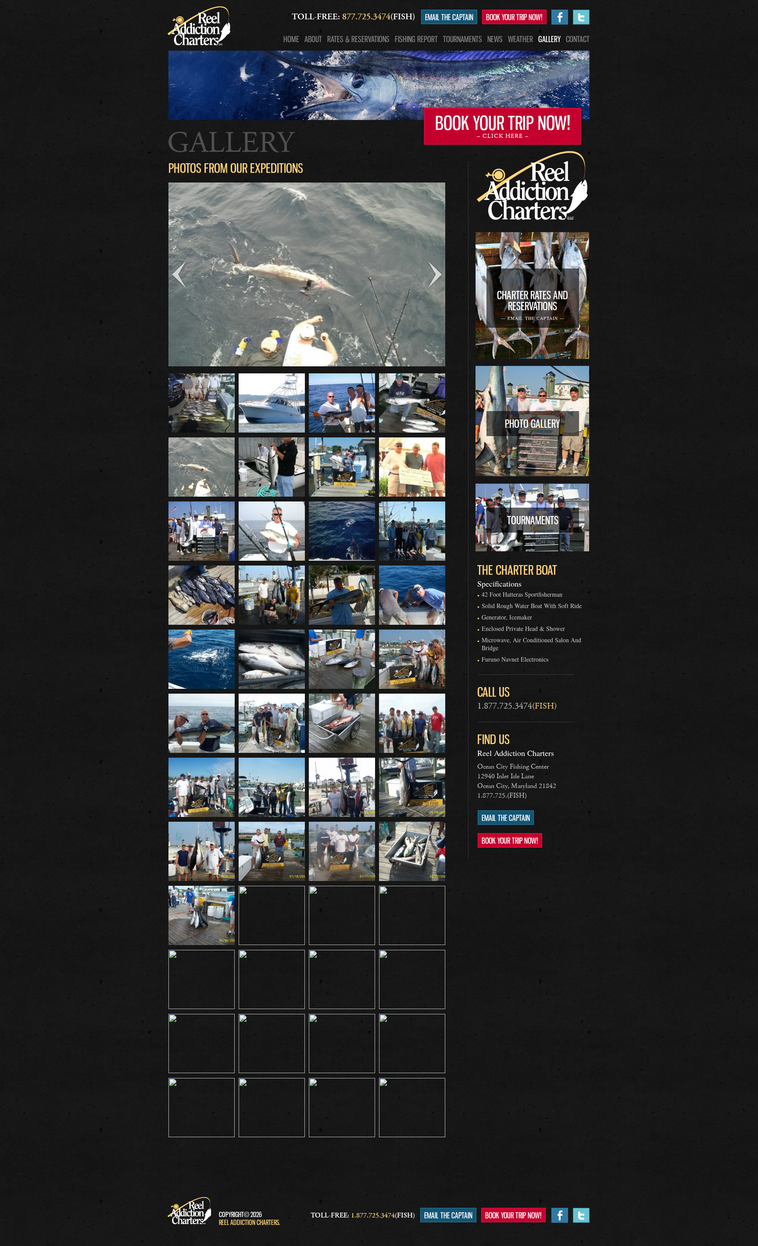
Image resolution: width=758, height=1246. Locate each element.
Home (291, 39)
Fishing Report (416, 39)
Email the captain (449, 17)
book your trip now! (502, 125)
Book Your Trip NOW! (514, 17)
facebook (559, 17)
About (313, 39)
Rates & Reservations (358, 39)
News (495, 39)
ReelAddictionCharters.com (199, 25)
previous (179, 274)
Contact (578, 39)
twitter (581, 17)
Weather (520, 39)
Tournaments (462, 39)
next (435, 274)
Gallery (549, 39)
